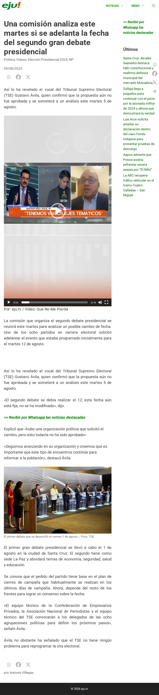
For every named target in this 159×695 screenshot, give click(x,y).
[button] (58, 211)
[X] (28, 76)
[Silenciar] (100, 302)
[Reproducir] (9, 302)
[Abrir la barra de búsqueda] (153, 6)
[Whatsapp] (8, 76)
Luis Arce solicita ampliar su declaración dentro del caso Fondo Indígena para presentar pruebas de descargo (139, 134)
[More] (154, 91)
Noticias (112, 6)
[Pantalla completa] (106, 302)
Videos (21, 59)
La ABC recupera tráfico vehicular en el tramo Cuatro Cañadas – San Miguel (138, 185)
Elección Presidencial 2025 (48, 59)
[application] (57, 211)
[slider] (55, 302)
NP (71, 59)
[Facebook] (18, 76)
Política (9, 59)
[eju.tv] (12, 6)
